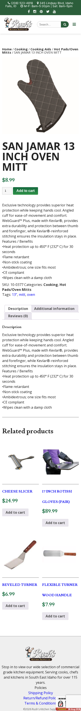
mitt (22, 294)
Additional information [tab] (54, 308)
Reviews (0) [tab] (18, 316)
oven (31, 294)
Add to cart (25, 191)
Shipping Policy (40, 692)
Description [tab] (18, 308)
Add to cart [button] (15, 512)
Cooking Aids (40, 49)
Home (7, 49)
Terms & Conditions (40, 703)
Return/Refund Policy (40, 698)
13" (14, 294)
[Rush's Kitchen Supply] (18, 29)
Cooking (21, 49)
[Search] (65, 24)
